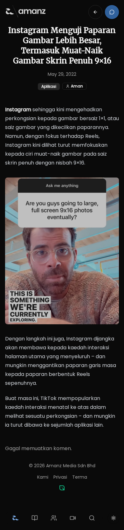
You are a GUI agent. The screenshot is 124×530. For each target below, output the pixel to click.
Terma (79, 477)
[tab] (15, 518)
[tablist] (54, 518)
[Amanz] (62, 487)
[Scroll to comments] (112, 12)
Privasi (60, 477)
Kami (42, 477)
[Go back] (95, 12)
